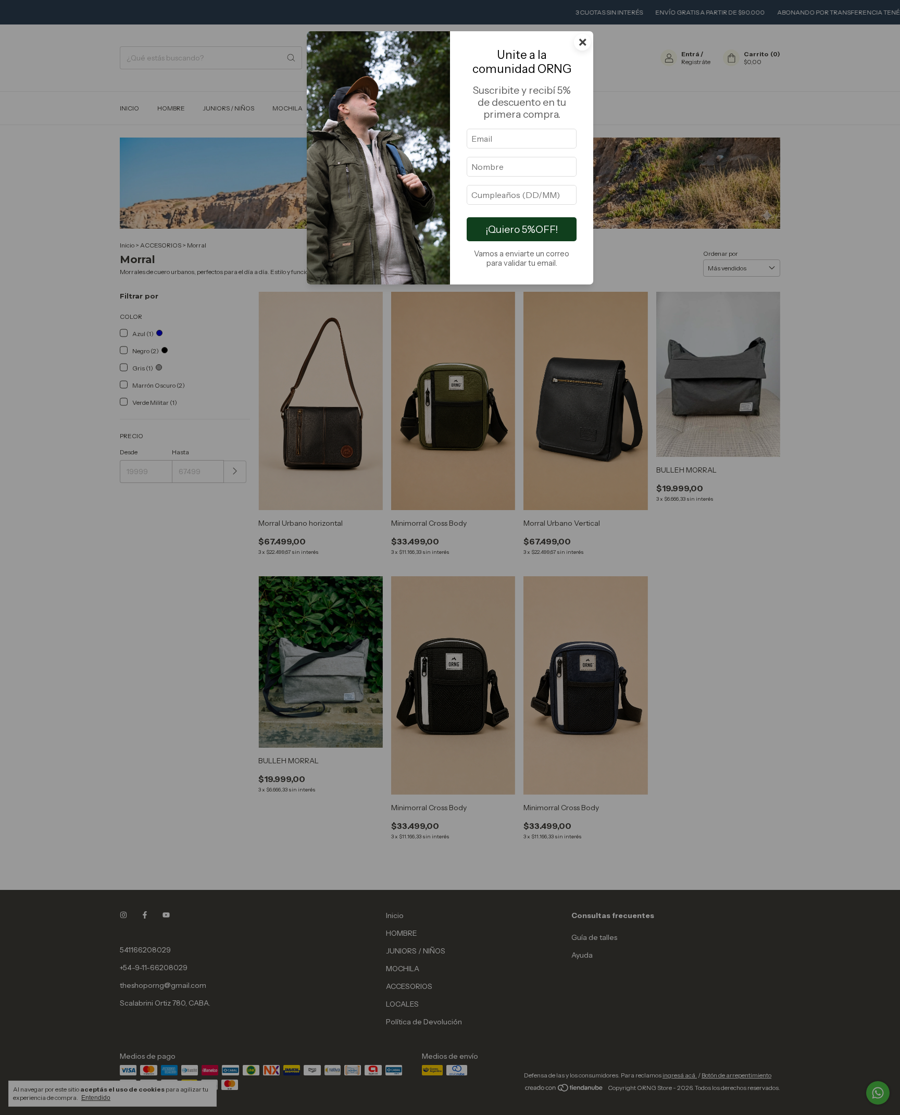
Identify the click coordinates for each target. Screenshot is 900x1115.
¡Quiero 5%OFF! (521, 229)
